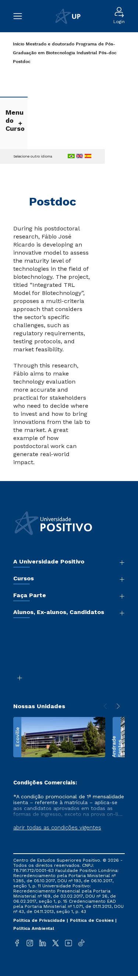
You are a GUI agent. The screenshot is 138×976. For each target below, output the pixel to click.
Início (18, 44)
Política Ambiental (33, 928)
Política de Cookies (92, 920)
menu (21, 16)
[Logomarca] (67, 16)
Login (119, 21)
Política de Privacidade (40, 920)
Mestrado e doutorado (50, 44)
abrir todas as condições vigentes (57, 827)
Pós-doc (108, 53)
